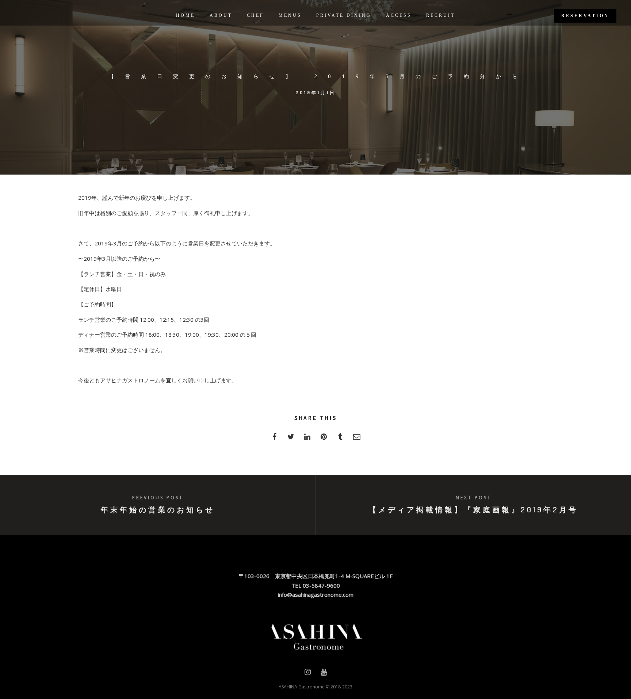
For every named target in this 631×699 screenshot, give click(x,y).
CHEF (255, 15)
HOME (185, 15)
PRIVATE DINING (343, 15)
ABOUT (221, 15)
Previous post (157, 497)
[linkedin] (307, 439)
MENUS (290, 15)
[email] (356, 439)
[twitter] (291, 439)
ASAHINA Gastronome (302, 687)
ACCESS (399, 15)
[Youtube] (324, 673)
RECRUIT (440, 15)
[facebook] (274, 439)
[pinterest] (324, 439)
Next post (474, 497)
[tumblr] (340, 439)
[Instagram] (308, 673)
